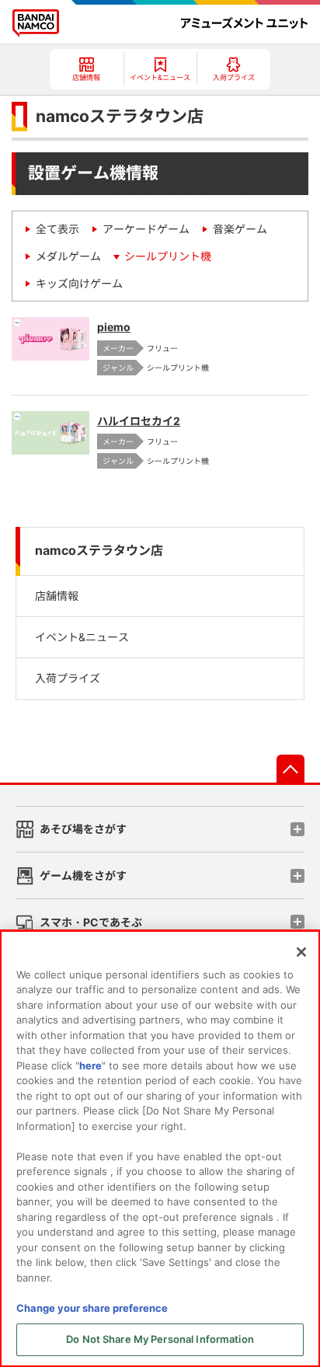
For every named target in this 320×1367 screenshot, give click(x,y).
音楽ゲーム (240, 228)
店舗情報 (56, 595)
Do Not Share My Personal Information (160, 1339)
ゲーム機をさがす (83, 875)
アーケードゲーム (146, 228)
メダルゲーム (68, 256)
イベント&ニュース (82, 636)
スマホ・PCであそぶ (91, 922)
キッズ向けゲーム (79, 283)
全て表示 (57, 228)
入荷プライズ (67, 678)
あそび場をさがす (83, 828)
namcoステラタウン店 (99, 550)
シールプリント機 (167, 256)
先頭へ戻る (290, 769)
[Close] (301, 952)
